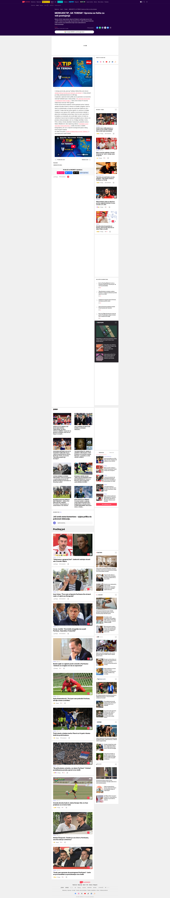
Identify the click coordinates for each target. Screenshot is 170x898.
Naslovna (57, 9)
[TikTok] (109, 61)
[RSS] (115, 61)
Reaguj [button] (56, 176)
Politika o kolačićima (91, 890)
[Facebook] (97, 61)
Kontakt (73, 890)
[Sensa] (94, 887)
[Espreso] (67, 887)
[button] (90, 28)
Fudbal (65, 9)
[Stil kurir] (75, 887)
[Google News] (112, 61)
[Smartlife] (89, 887)
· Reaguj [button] (101, 133)
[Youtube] (106, 61)
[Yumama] (100, 887)
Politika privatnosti (104, 890)
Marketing (64, 890)
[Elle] (71, 887)
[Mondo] (26, 2)
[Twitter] (103, 61)
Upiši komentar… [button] (62, 523)
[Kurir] (62, 887)
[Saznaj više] (116, 323)
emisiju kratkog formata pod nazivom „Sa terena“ (68, 93)
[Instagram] (100, 61)
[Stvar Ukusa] (107, 887)
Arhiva (97, 890)
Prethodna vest (61, 159)
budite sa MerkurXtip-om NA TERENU (76, 131)
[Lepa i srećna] (84, 887)
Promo (56, 27)
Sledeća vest (85, 159)
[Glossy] (79, 887)
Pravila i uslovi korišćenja (81, 890)
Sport (61, 9)
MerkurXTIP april (58, 165)
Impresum (69, 890)
